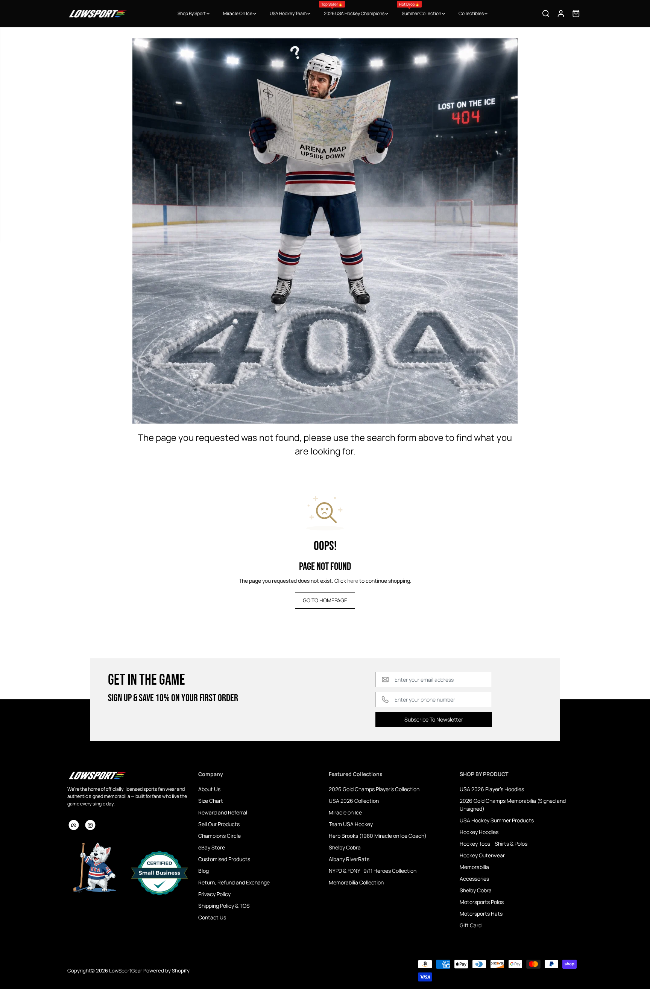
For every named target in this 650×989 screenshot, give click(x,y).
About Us (209, 789)
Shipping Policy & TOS (224, 905)
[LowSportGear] (97, 13)
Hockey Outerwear (482, 855)
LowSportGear (125, 970)
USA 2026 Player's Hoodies (492, 789)
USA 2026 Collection (354, 800)
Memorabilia (474, 867)
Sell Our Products (219, 824)
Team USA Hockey (351, 824)
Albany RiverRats (349, 859)
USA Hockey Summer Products (497, 820)
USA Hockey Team (288, 13)
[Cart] (576, 13)
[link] (129, 775)
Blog (203, 870)
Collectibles (471, 13)
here (352, 580)
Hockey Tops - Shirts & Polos (493, 843)
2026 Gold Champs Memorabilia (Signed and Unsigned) (513, 804)
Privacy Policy (214, 894)
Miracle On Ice (238, 13)
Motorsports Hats (481, 913)
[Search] (546, 13)
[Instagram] (90, 825)
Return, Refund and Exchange (234, 882)
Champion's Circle (219, 835)
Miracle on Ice (345, 812)
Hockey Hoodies (479, 832)
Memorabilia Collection (356, 882)
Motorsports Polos (482, 901)
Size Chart (210, 800)
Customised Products (224, 859)
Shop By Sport (192, 13)
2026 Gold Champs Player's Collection (374, 789)
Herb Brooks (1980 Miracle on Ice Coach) (378, 835)
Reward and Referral (222, 812)
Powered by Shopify (166, 970)
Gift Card (470, 925)
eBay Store (211, 847)
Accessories (474, 878)
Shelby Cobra (345, 847)
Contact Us (212, 917)
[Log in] (561, 13)
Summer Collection (420, 9)
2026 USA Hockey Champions (353, 9)
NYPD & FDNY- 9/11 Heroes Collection (372, 870)
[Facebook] (73, 825)
